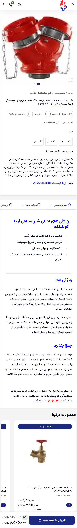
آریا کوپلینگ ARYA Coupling (49, 183)
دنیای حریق (55, 401)
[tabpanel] (38, 309)
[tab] (61, 204)
